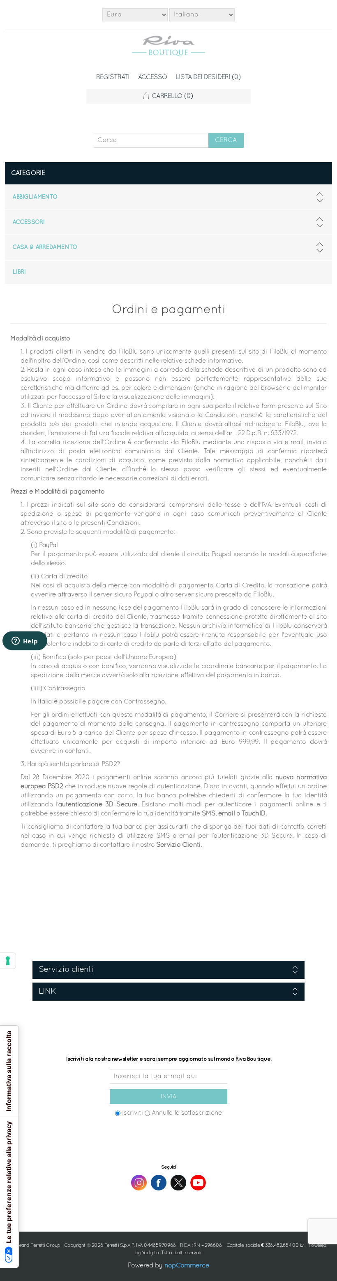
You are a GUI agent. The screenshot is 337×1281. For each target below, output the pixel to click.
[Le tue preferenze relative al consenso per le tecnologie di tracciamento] (8, 961)
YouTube (198, 1182)
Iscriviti (132, 1113)
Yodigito (150, 1253)
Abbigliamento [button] (34, 197)
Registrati (113, 77)
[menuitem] (168, 197)
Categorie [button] (28, 173)
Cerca (226, 140)
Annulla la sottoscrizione (187, 1113)
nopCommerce (186, 1266)
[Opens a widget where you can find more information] (24, 641)
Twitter (178, 1182)
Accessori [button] (28, 222)
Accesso (153, 77)
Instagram (139, 1182)
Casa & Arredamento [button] (44, 247)
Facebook (158, 1182)
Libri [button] (19, 272)
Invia (168, 1096)
